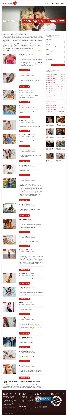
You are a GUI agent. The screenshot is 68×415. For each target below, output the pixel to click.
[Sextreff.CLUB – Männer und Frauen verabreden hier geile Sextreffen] (10, 3)
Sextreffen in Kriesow (55, 82)
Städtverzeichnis (55, 3)
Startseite (47, 3)
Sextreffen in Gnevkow (55, 74)
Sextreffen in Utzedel (55, 105)
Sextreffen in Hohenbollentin (55, 87)
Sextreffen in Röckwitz (55, 93)
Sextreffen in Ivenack (55, 109)
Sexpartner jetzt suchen (58, 65)
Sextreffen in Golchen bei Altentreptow (55, 111)
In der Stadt (49, 59)
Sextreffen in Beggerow (55, 95)
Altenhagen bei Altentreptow (27, 56)
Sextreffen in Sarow (55, 76)
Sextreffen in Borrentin (55, 107)
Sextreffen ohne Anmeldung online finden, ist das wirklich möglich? (27, 400)
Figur (47, 49)
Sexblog (62, 3)
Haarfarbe (48, 54)
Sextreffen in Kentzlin (55, 97)
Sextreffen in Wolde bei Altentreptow (55, 99)
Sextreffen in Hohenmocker (55, 89)
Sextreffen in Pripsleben (53, 90)
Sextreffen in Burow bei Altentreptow (55, 102)
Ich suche (48, 39)
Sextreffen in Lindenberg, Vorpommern (55, 85)
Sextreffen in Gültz (55, 80)
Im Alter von (49, 44)
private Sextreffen (32, 36)
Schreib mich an (24, 69)
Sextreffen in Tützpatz (55, 78)
